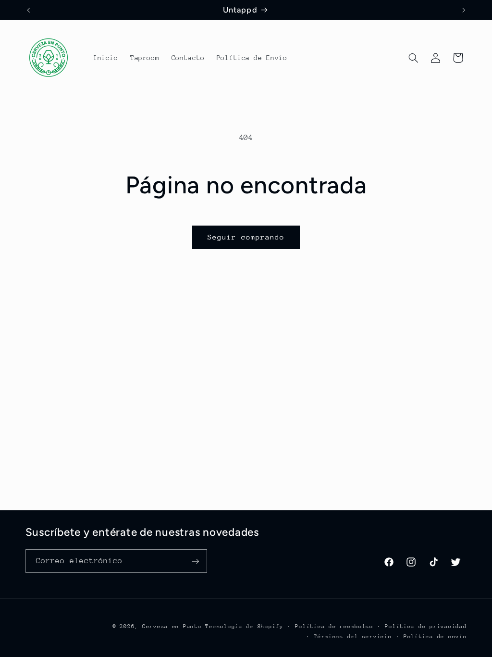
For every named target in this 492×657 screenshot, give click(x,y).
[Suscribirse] (195, 561)
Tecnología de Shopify (244, 626)
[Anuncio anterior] (28, 10)
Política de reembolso (334, 626)
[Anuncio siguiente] (463, 10)
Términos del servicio (353, 636)
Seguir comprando (246, 237)
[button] (413, 58)
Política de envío (435, 636)
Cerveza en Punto (172, 626)
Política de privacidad (426, 626)
